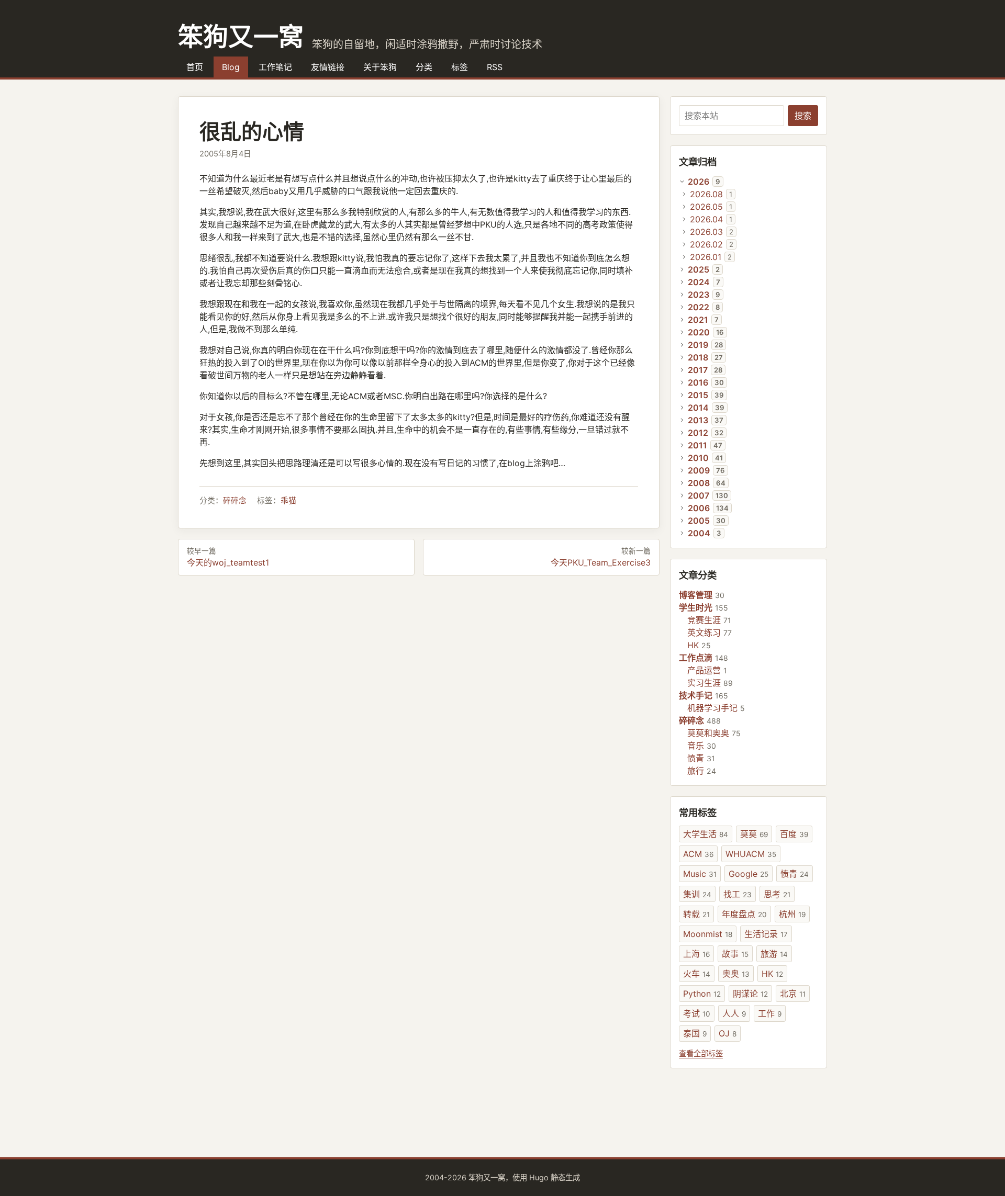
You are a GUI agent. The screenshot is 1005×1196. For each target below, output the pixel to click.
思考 (777, 894)
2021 (698, 319)
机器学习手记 (712, 708)
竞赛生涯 (704, 620)
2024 (699, 282)
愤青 (695, 758)
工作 (769, 1013)
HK (693, 645)
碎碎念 (235, 500)
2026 (698, 181)
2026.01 (705, 257)
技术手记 (695, 695)
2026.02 (706, 244)
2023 (698, 294)
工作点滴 (695, 657)
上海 (696, 954)
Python (702, 993)
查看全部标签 (701, 1053)
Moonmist (707, 934)
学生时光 (695, 607)
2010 (698, 458)
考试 (696, 1013)
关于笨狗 (380, 67)
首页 (194, 67)
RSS (494, 67)
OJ (727, 1033)
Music (700, 873)
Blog (231, 67)
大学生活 (705, 834)
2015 (698, 395)
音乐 (695, 745)
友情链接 (327, 67)
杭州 (792, 914)
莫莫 (754, 834)
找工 (737, 894)
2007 (698, 495)
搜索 (803, 115)
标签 (459, 67)
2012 (698, 432)
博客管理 (695, 595)
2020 (699, 332)
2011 (697, 445)
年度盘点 (744, 914)
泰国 (695, 1033)
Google (748, 873)
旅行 (695, 770)
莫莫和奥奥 (708, 733)
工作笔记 (275, 67)
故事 (735, 954)
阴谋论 (750, 993)
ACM (698, 854)
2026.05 (706, 206)
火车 (696, 973)
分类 (424, 67)
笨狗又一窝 (241, 35)
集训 (697, 894)
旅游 (774, 954)
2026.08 (706, 194)
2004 (699, 533)
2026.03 (706, 232)
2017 (698, 370)
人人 (734, 1013)
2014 (698, 407)
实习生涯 (704, 683)
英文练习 (704, 632)
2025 (698, 269)
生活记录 (766, 934)
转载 (696, 914)
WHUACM (750, 854)
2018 (698, 357)
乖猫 (288, 500)
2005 (699, 520)
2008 (699, 483)
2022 (698, 307)
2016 (698, 382)
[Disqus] (419, 719)
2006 (699, 508)
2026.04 (706, 219)
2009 (699, 470)
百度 (794, 834)
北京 (793, 993)
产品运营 (704, 670)
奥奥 (736, 973)
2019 (698, 345)
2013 (698, 420)
